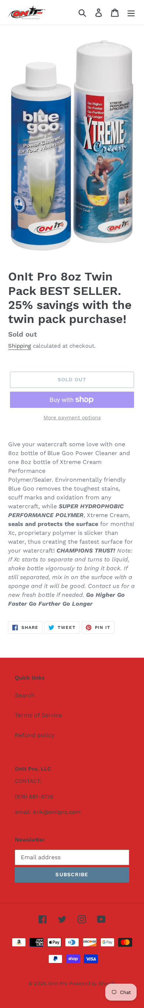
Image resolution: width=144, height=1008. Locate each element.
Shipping (19, 346)
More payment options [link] (72, 417)
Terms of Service (38, 715)
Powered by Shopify (92, 983)
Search (25, 695)
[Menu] (131, 12)
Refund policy (34, 735)
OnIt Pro (58, 983)
